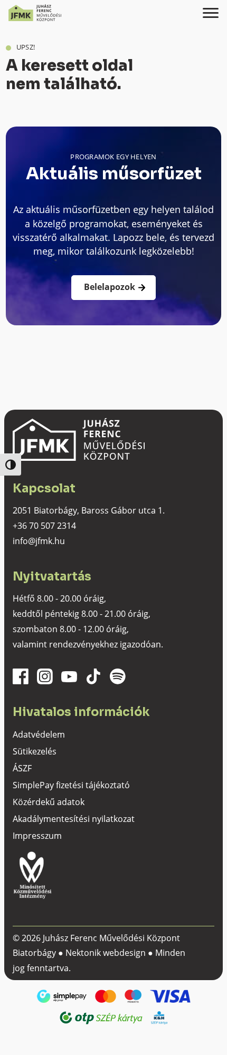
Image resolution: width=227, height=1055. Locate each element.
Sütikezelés (34, 751)
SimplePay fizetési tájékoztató (71, 785)
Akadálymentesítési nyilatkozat (74, 819)
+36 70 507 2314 (44, 525)
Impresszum (37, 835)
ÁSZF (22, 768)
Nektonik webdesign (105, 953)
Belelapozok (109, 287)
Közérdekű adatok (48, 802)
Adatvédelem (39, 734)
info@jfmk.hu (39, 541)
